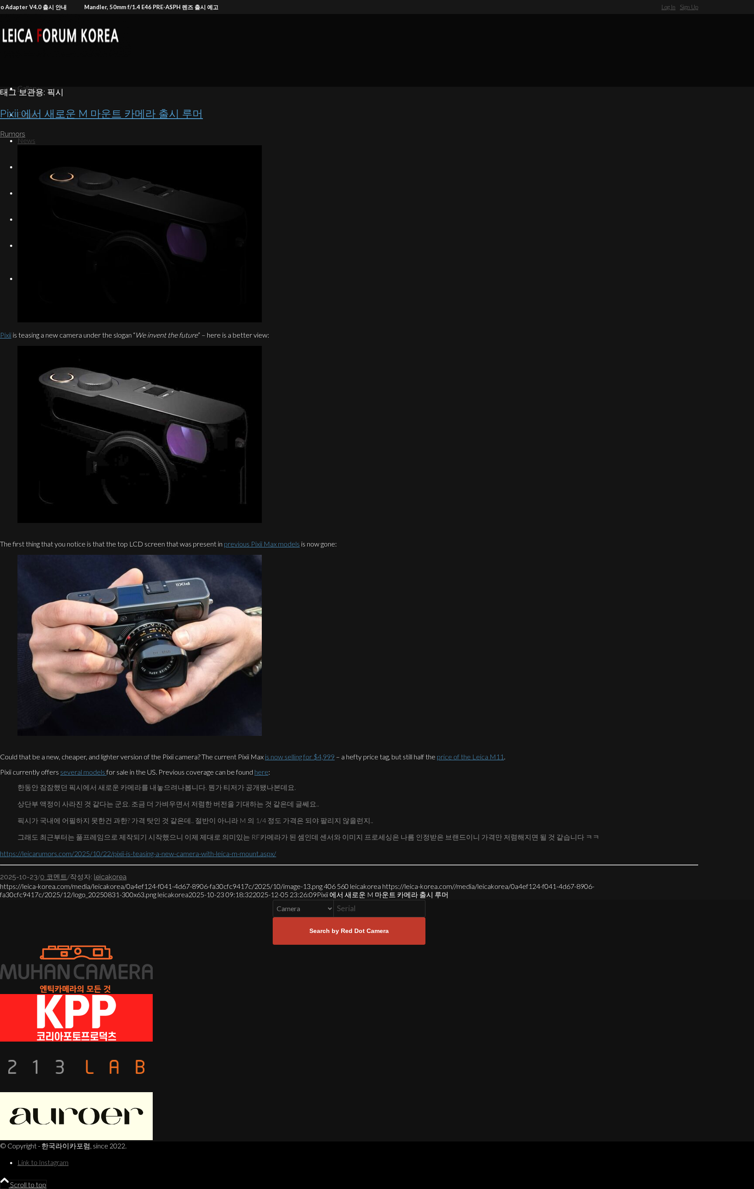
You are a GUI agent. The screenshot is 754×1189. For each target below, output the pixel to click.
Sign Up (689, 6)
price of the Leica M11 (470, 756)
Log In (668, 6)
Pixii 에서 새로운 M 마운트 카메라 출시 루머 (101, 113)
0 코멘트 (53, 877)
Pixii (5, 335)
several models (83, 772)
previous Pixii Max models (262, 544)
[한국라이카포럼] (65, 55)
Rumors (12, 134)
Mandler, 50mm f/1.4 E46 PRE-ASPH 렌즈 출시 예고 (130, 6)
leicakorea (110, 877)
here (261, 772)
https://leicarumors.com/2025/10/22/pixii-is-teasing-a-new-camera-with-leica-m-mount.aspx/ (138, 853)
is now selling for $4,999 (300, 756)
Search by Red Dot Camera (349, 930)
